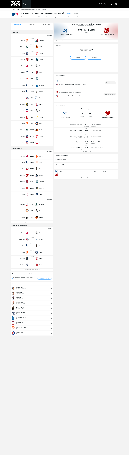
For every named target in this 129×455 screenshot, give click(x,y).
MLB (18, 9)
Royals (60, 171)
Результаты (26, 4)
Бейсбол (13, 9)
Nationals (61, 175)
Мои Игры (103, 4)
